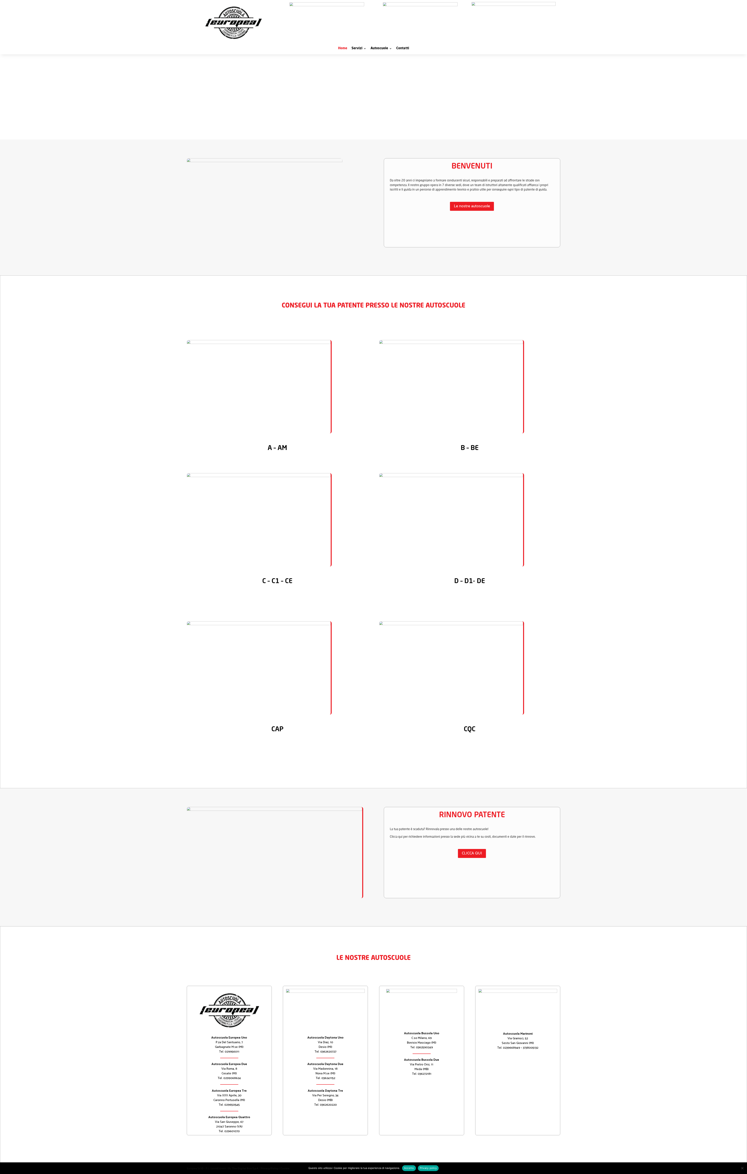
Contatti (402, 48)
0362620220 (328, 1104)
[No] (742, 1168)
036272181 (424, 1073)
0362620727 (328, 1051)
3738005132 (530, 1047)
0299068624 (232, 1078)
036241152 (328, 1078)
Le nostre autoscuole (472, 206)
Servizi (357, 48)
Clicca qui (472, 853)
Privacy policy (428, 1168)
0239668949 (511, 1047)
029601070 (232, 1131)
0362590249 (424, 1047)
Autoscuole (379, 48)
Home (342, 48)
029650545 (232, 1104)
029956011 (232, 1051)
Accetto (409, 1168)
